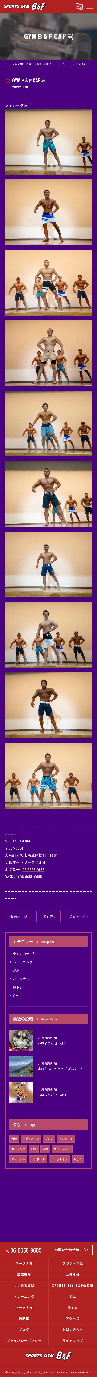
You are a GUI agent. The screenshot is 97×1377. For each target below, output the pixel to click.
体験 (45, 1149)
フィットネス (59, 1159)
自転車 (18, 995)
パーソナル (21, 978)
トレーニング (23, 961)
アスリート (66, 1138)
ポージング (18, 1149)
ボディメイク (31, 1138)
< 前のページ (17, 916)
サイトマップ (73, 1340)
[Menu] (89, 6)
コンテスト (38, 1159)
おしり (77, 1159)
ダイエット (18, 1159)
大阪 (14, 1138)
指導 (34, 1149)
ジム (16, 970)
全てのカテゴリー (26, 953)
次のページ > (79, 916)
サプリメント (62, 1149)
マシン (49, 1138)
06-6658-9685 (33, 869)
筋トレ (18, 987)
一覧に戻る (48, 916)
